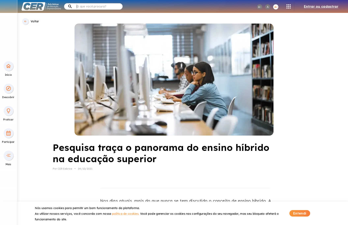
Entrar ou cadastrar (321, 6)
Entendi (299, 213)
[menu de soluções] (288, 6)
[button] (8, 66)
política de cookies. (125, 214)
